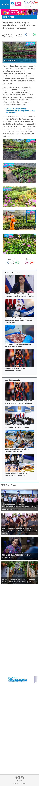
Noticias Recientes (12, 273)
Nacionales (8, 17)
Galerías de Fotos (19, 784)
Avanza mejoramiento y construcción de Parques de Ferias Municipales (20, 111)
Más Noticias (8, 484)
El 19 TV (19, 781)
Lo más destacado (12, 380)
